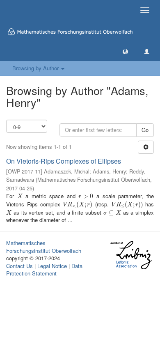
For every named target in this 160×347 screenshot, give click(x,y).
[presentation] (20, 196)
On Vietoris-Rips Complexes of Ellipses (63, 161)
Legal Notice (52, 266)
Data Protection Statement (44, 270)
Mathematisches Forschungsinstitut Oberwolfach (43, 246)
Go (145, 130)
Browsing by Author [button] (36, 68)
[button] (125, 51)
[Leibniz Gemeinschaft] (130, 255)
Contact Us (19, 266)
